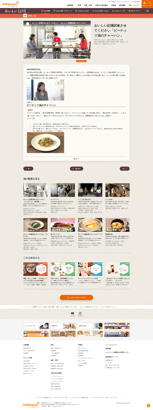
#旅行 (66, 210)
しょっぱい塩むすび (84, 199)
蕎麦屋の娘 (109, 234)
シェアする (81, 61)
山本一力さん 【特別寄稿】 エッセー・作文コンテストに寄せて (62, 279)
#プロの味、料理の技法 (112, 243)
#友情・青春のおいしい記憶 (115, 39)
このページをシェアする (78, 297)
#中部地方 (81, 210)
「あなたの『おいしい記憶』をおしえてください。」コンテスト (117, 279)
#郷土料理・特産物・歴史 (112, 208)
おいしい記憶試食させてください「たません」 (90, 235)
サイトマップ (113, 397)
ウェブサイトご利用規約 (42, 397)
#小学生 (32, 247)
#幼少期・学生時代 (83, 212)
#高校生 (99, 243)
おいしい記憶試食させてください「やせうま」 (35, 235)
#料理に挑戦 (54, 245)
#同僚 (107, 41)
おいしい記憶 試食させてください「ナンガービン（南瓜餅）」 (34, 200)
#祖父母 (38, 243)
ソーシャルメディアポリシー (98, 397)
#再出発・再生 (114, 41)
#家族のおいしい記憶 (92, 206)
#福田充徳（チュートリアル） (59, 241)
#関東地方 (120, 245)
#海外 (45, 212)
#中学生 (53, 243)
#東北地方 (26, 247)
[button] (147, 11)
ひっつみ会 (109, 199)
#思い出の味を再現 (99, 41)
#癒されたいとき (42, 245)
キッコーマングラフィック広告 (88, 278)
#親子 (96, 208)
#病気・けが (97, 43)
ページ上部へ (148, 405)
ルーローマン (55, 199)
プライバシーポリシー (59, 397)
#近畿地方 (71, 241)
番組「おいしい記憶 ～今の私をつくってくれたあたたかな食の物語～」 (35, 279)
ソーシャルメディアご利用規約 (78, 397)
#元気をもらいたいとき (108, 43)
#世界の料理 (38, 212)
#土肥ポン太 (81, 206)
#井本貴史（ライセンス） (58, 206)
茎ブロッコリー (56, 234)
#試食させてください (100, 39)
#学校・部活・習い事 (96, 212)
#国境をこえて (124, 41)
